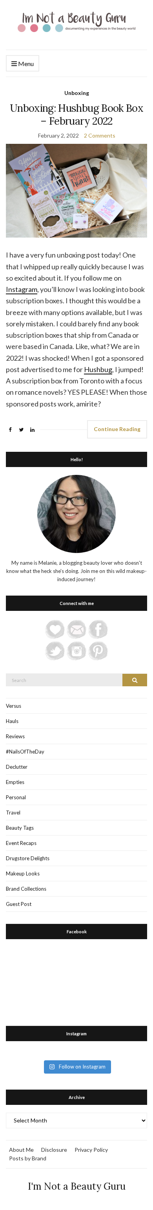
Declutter (16, 767)
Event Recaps (21, 843)
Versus (13, 706)
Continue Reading (117, 429)
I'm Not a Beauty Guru (77, 1186)
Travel (13, 812)
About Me (21, 1149)
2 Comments (99, 135)
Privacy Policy (91, 1149)
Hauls (12, 721)
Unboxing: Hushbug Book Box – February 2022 (76, 114)
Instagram (21, 289)
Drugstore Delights (27, 858)
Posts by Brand (27, 1158)
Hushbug (98, 369)
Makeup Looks (23, 873)
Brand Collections (26, 889)
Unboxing (76, 92)
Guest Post (18, 904)
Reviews (15, 736)
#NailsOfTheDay (25, 751)
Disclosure (54, 1149)
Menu (25, 63)
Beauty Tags (20, 828)
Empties (15, 782)
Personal (16, 797)
